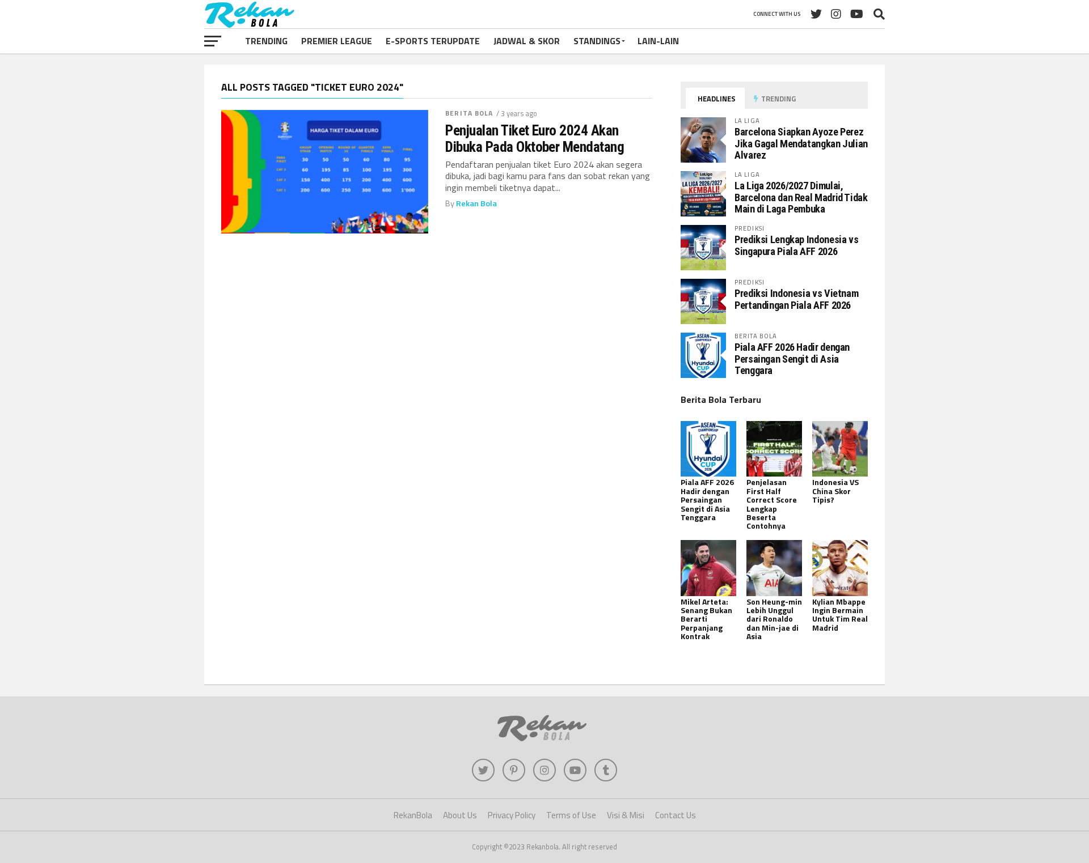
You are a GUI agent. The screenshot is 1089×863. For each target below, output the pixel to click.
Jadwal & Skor (526, 41)
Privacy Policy (511, 815)
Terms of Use (571, 815)
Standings (597, 41)
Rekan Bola (476, 203)
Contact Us (675, 815)
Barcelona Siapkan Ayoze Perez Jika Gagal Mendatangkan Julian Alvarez (801, 143)
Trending (266, 41)
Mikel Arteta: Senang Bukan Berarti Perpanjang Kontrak (706, 619)
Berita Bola (469, 113)
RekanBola (413, 815)
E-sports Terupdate (433, 41)
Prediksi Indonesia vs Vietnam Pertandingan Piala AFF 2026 (796, 299)
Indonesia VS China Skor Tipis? (835, 490)
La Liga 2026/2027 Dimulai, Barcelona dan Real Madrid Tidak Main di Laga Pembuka (801, 197)
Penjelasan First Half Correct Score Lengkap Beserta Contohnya (771, 504)
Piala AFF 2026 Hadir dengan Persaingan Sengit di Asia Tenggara (792, 358)
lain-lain (658, 41)
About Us (460, 815)
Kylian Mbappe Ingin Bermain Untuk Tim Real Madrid (840, 615)
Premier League (336, 41)
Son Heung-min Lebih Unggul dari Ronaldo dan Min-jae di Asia (774, 619)
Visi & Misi (625, 815)
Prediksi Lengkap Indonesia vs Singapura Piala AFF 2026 (796, 245)
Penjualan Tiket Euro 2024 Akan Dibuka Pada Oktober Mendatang (534, 138)
